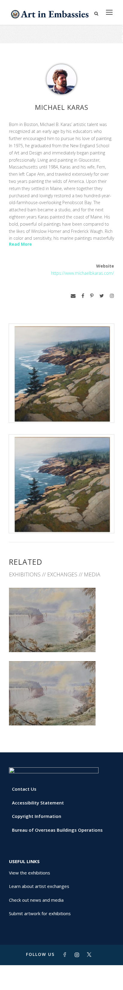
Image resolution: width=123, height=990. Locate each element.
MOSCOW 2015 (61, 712)
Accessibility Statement (38, 803)
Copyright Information (36, 816)
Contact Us (24, 789)
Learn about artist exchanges (39, 886)
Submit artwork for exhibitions (40, 913)
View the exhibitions (29, 873)
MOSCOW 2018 (61, 639)
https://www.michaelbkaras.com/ (82, 273)
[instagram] (112, 296)
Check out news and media (36, 900)
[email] (73, 296)
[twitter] (101, 296)
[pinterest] (91, 296)
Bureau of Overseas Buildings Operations (57, 830)
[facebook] (83, 296)
